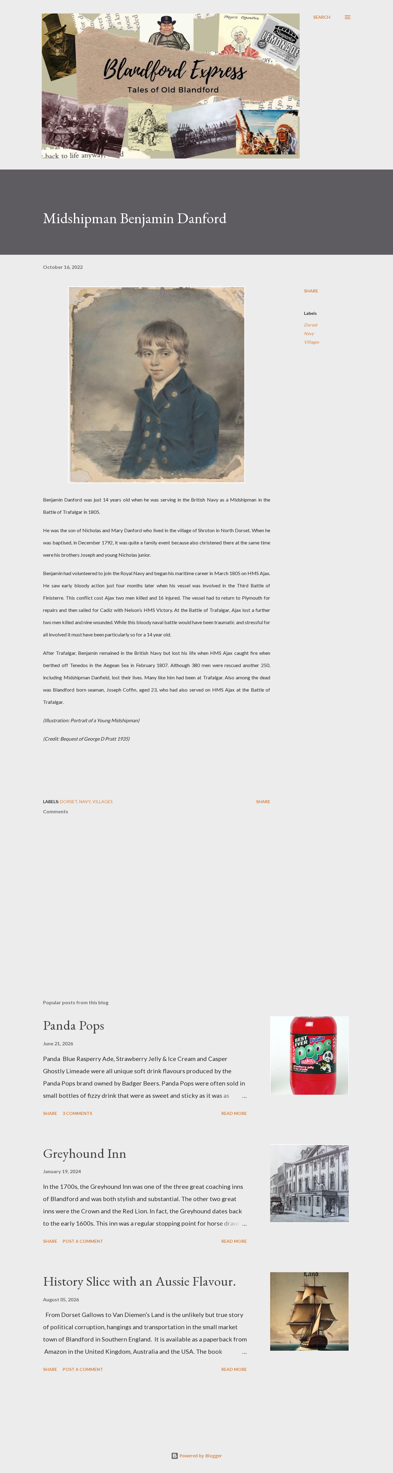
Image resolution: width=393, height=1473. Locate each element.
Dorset (310, 324)
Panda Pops (73, 1025)
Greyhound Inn (84, 1153)
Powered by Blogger (200, 1456)
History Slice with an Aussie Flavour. (139, 1281)
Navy (309, 333)
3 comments (77, 1113)
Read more (234, 1113)
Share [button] (311, 290)
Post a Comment (83, 1241)
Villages (311, 342)
